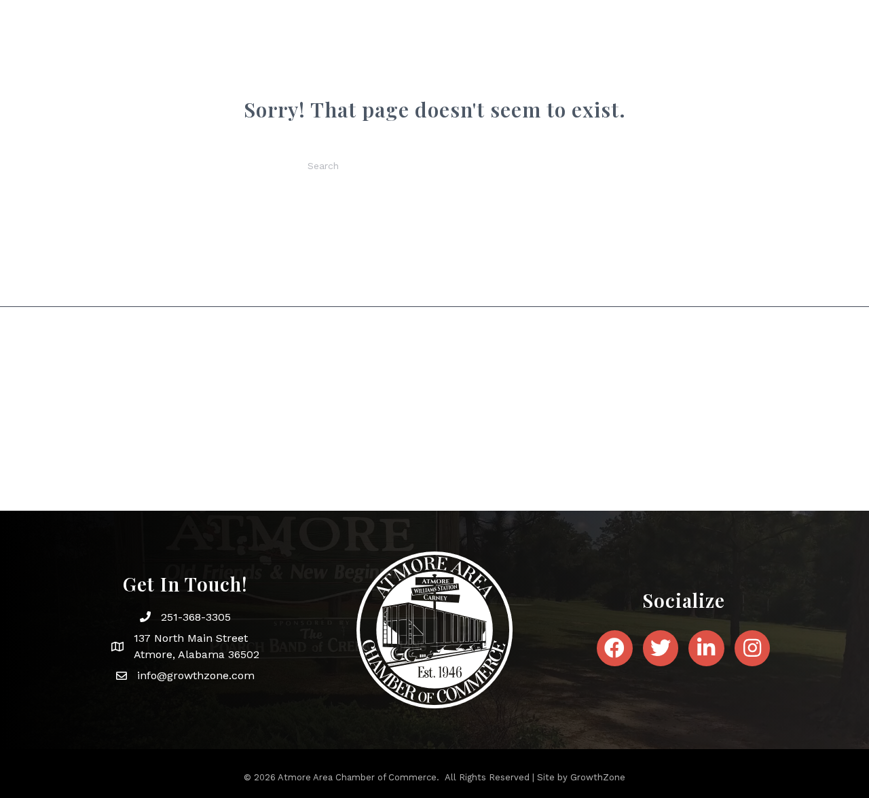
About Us (331, 66)
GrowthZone (597, 777)
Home (271, 66)
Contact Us (716, 66)
